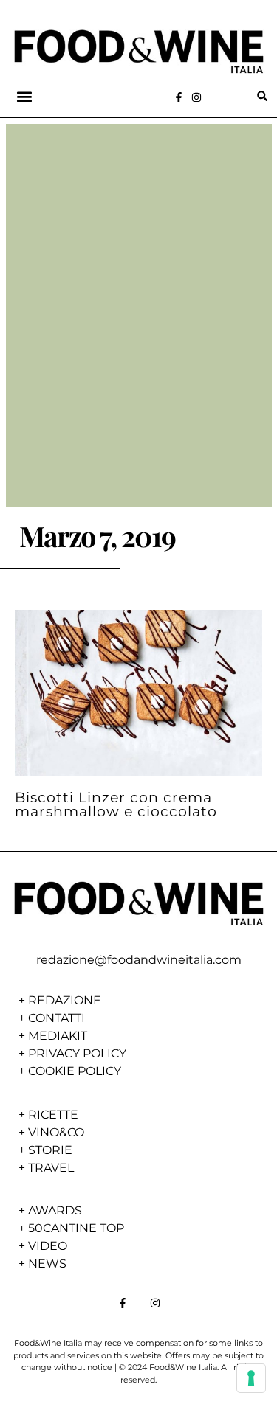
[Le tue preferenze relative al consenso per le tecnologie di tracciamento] (251, 1378)
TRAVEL (51, 1168)
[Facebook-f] (179, 97)
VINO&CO (56, 1132)
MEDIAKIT (57, 1036)
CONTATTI (56, 1018)
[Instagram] (196, 97)
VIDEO (47, 1246)
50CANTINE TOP (76, 1228)
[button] (25, 96)
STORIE (50, 1150)
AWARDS (55, 1210)
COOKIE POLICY (74, 1071)
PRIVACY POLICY (77, 1053)
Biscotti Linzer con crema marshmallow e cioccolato (116, 804)
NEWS (47, 1264)
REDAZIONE (64, 1000)
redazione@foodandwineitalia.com (139, 960)
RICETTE (53, 1115)
